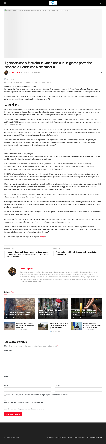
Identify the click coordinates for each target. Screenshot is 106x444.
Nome (7, 376)
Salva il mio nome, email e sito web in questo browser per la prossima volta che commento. (37, 395)
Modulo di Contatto (60, 437)
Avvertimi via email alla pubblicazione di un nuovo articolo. (24, 409)
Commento (8, 350)
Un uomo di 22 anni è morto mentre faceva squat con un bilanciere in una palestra (85, 312)
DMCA (70, 437)
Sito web (57, 385)
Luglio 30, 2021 (28, 72)
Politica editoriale (79, 437)
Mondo (37, 72)
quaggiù (42, 237)
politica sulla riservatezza (94, 437)
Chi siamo (50, 437)
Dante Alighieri (15, 72)
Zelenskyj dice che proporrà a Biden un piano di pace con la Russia (92, 325)
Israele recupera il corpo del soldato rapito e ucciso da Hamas (25, 325)
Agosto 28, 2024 (22, 329)
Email (7, 386)
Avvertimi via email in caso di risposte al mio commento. (23, 402)
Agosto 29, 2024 (11, 317)
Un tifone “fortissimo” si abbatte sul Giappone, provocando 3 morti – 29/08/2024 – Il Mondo (50, 312)
